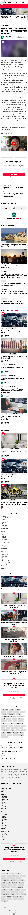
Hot (17, 2)
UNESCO (16, 732)
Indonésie (4, 536)
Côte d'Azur (5, 528)
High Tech (4, 533)
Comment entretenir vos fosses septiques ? (14, 640)
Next (27, 14)
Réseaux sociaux (6, 560)
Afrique (4, 516)
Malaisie (4, 545)
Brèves (4, 523)
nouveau (5, 725)
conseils (22, 716)
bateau (18, 709)
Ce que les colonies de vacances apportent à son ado (11, 757)
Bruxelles (4, 525)
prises (14, 153)
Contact (17, 910)
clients (4, 714)
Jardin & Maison (14, 448)
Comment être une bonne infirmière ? (13, 747)
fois (16, 721)
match (4, 153)
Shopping (4, 564)
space (24, 730)
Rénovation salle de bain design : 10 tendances (22, 17)
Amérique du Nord (6, 517)
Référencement (6, 559)
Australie (4, 522)
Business (4, 271)
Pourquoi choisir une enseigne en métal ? (6, 17)
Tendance (23, 2)
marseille (20, 723)
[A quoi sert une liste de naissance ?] (14, 649)
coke (19, 714)
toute (9, 732)
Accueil (11, 910)
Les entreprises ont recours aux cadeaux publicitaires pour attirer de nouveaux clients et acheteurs (14, 275)
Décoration (5, 530)
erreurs (22, 719)
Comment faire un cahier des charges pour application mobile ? (13, 302)
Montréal (4, 551)
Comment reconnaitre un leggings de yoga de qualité (14, 672)
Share (3, 42)
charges (16, 712)
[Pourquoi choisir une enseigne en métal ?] (7, 11)
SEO (18, 730)
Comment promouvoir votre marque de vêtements (14, 357)
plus (4, 728)
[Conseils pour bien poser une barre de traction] (14, 235)
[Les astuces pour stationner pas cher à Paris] (14, 256)
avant (12, 709)
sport (4, 732)
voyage (22, 735)
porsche (15, 728)
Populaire (11, 2)
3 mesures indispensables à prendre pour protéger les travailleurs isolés (14, 503)
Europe (4, 721)
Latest (4, 2)
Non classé (5, 554)
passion (18, 725)
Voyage (8, 263)
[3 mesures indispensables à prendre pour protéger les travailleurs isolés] (14, 491)
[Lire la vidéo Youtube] (14, 143)
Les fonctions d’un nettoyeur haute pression (12, 752)
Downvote (21, 208)
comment (14, 716)
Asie (3, 520)
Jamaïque (4, 539)
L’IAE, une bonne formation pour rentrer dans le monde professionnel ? (14, 293)
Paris (3, 263)
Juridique (4, 543)
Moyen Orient (5, 553)
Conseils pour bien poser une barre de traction (13, 245)
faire (10, 721)
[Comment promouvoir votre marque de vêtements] (14, 345)
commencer (6, 716)
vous (16, 735)
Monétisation (5, 550)
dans (9, 719)
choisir (23, 712)
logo (14, 723)
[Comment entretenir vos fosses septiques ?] (14, 632)
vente (4, 735)
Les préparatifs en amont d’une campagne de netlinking (12, 368)
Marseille (4, 548)
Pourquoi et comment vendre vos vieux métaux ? (14, 623)
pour (9, 153)
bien (10, 712)
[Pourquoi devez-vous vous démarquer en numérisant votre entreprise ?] (14, 405)
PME (9, 728)
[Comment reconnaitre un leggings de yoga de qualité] (14, 664)
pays (24, 725)
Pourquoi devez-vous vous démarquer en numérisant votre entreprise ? (12, 418)
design (15, 719)
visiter (10, 735)
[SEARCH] (26, 6)
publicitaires (6, 730)
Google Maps (6, 723)
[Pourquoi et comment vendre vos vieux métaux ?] (14, 615)
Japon (3, 540)
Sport (3, 242)
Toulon (4, 567)
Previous (1, 14)
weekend (5, 737)
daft (4, 719)
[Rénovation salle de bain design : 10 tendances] (14, 440)
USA (22, 732)
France (4, 531)
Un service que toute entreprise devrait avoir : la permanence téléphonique (12, 390)
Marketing (14, 310)
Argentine (4, 519)
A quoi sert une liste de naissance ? (14, 656)
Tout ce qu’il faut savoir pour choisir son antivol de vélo (13, 284)
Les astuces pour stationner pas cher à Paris (12, 267)
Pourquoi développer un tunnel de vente (13, 379)
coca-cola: (12, 714)
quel (13, 730)
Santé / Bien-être (6, 562)
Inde (3, 534)
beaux (4, 712)
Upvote (6, 208)
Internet (12, 413)
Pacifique (4, 556)
